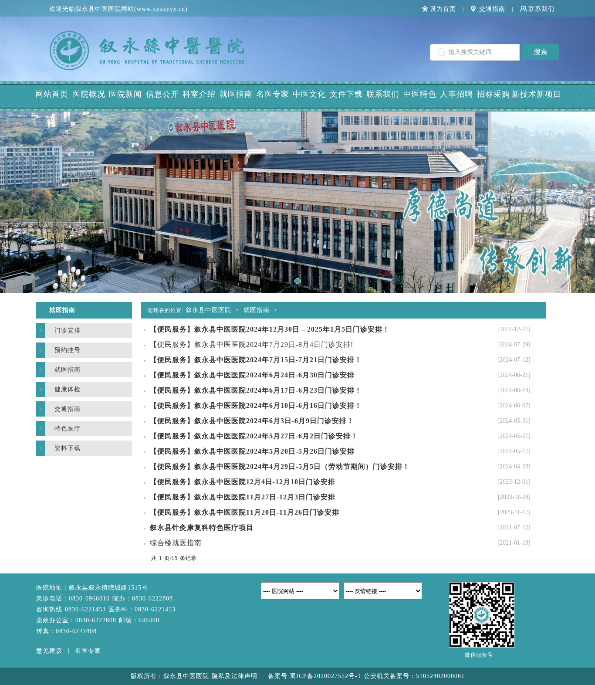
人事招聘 (456, 94)
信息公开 (162, 94)
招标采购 (493, 94)
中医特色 (419, 94)
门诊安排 (67, 330)
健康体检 (67, 389)
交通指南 (492, 9)
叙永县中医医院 (208, 310)
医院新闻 (125, 94)
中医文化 (309, 94)
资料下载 (67, 448)
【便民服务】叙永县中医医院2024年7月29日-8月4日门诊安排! (251, 344)
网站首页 (51, 94)
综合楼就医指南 (176, 542)
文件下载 (346, 94)
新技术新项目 (536, 94)
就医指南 (236, 94)
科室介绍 (199, 94)
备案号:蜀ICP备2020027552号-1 (316, 676)
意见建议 (49, 651)
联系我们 (541, 9)
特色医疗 (67, 428)
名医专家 (272, 94)
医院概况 (88, 94)
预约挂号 (67, 350)
